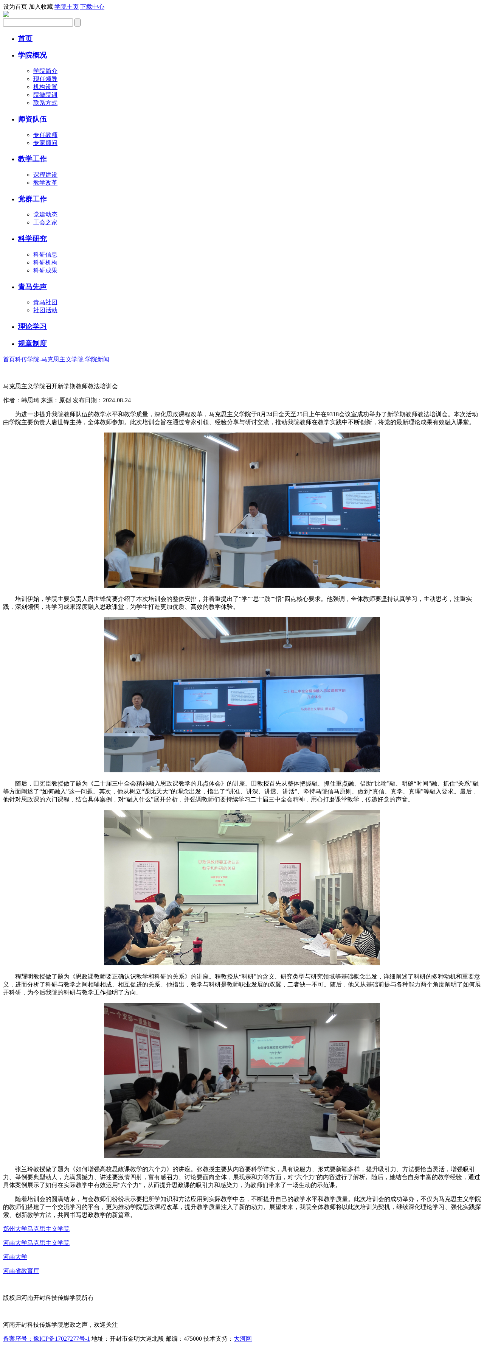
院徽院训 (45, 95)
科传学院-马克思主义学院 (49, 359)
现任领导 (45, 79)
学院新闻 (97, 359)
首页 (25, 38)
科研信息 (45, 254)
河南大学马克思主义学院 (36, 1243)
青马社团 (45, 302)
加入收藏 (41, 6)
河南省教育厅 (21, 1271)
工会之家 (45, 222)
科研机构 (45, 262)
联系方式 (45, 103)
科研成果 (45, 270)
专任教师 (45, 135)
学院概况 (32, 55)
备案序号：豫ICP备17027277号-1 (46, 1338)
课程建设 (45, 174)
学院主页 (66, 6)
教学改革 (45, 182)
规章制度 (32, 343)
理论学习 (32, 326)
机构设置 (45, 87)
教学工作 (32, 159)
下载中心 (92, 6)
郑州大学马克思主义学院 (36, 1229)
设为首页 (15, 6)
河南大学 (15, 1257)
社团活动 (45, 310)
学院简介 (45, 71)
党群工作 (32, 199)
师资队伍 (32, 119)
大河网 (243, 1338)
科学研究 (32, 239)
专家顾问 (45, 143)
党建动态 (45, 214)
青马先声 (32, 287)
